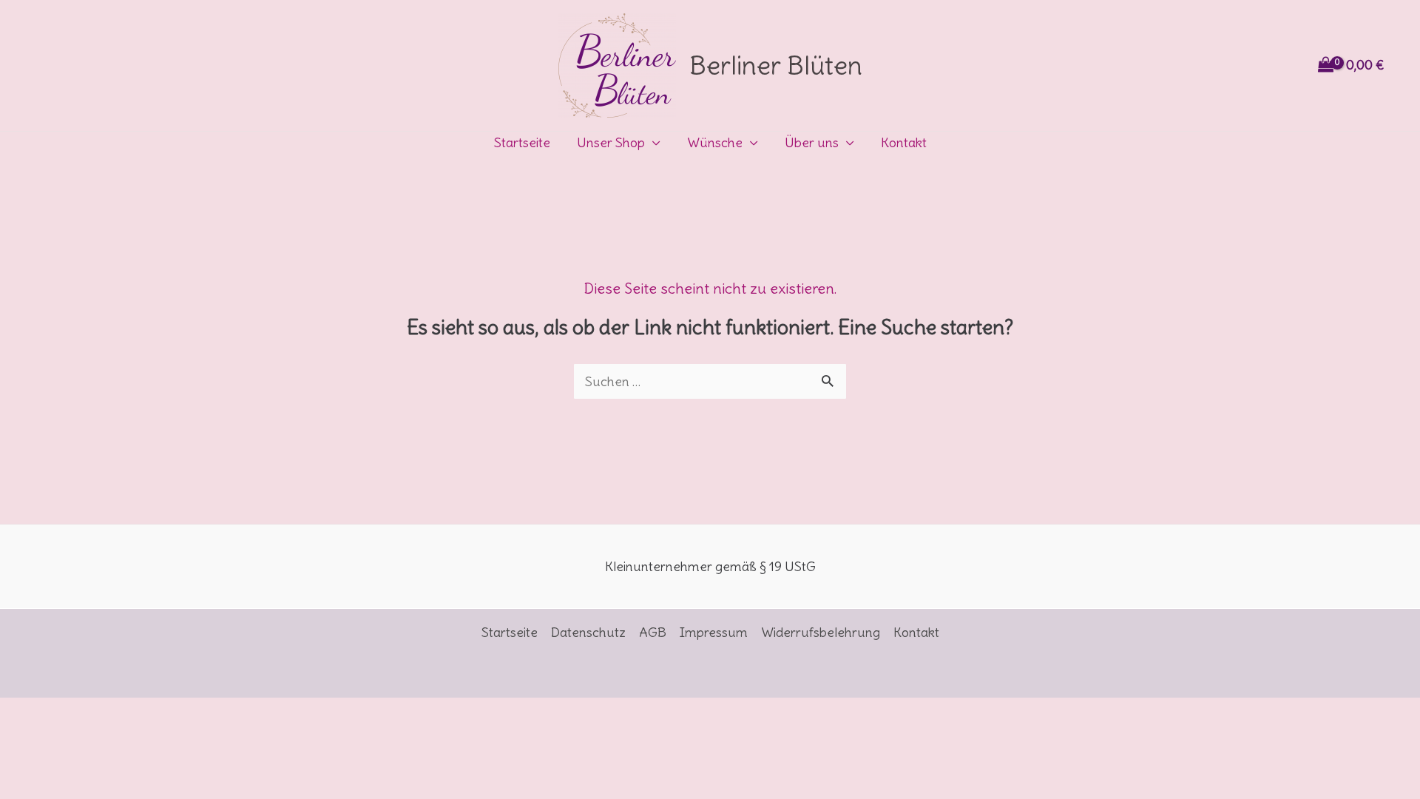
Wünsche (715, 142)
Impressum (714, 632)
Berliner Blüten (775, 65)
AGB (652, 632)
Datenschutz (588, 632)
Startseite (522, 142)
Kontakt (904, 142)
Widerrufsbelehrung (820, 632)
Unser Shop (611, 142)
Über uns (812, 142)
